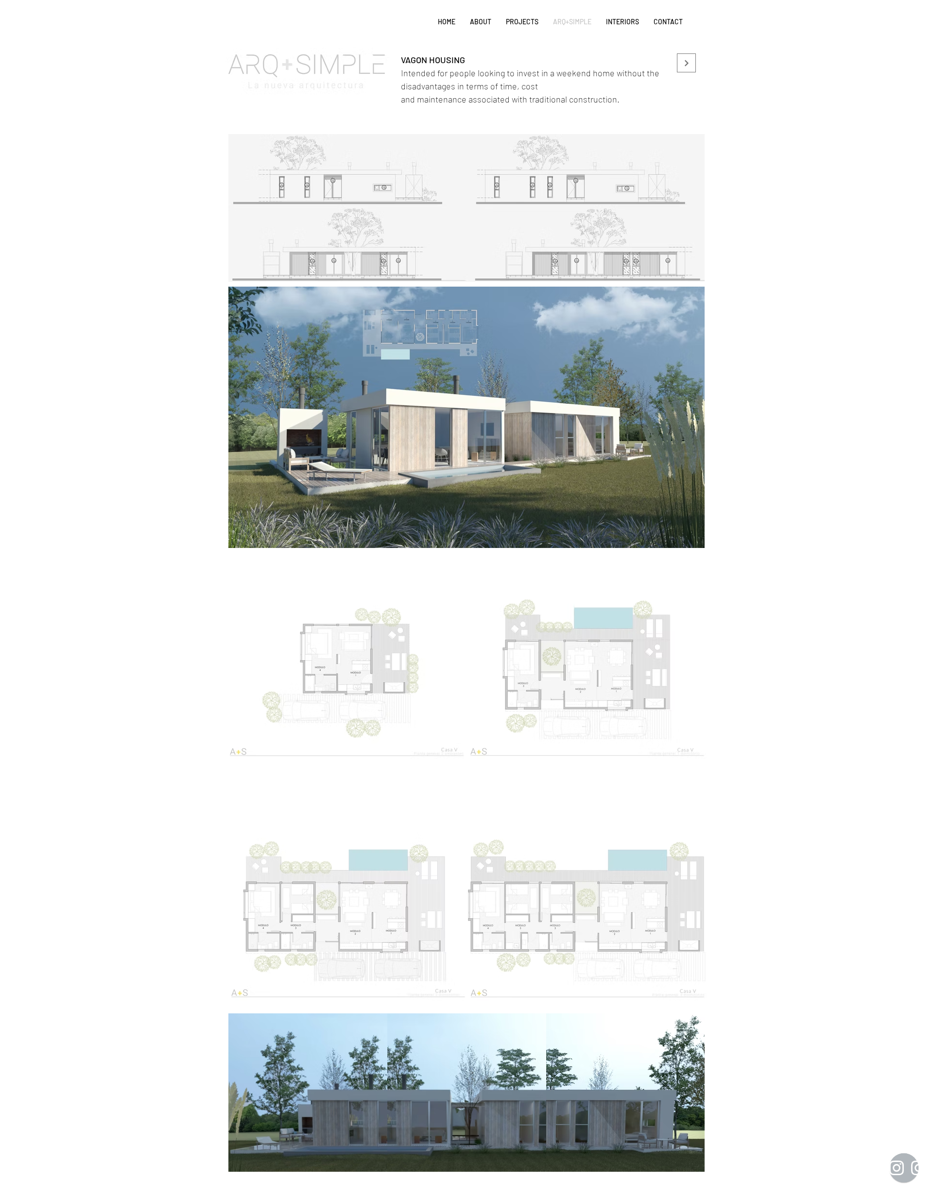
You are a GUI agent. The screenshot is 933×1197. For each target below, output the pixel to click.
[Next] (686, 62)
